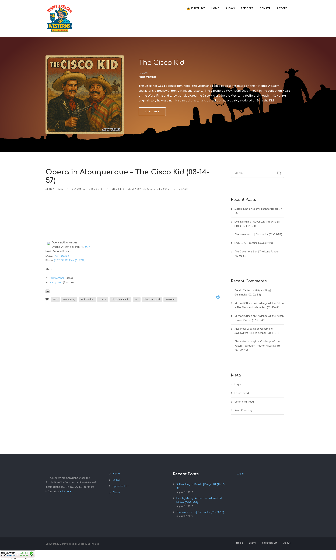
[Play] (48, 291)
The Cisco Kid (161, 62)
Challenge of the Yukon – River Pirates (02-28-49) (259, 318)
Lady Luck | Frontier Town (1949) (253, 243)
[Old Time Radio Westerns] (60, 18)
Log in (237, 384)
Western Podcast (159, 189)
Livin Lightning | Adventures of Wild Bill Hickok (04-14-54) (257, 223)
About (116, 492)
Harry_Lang (69, 299)
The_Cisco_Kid (152, 299)
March (102, 299)
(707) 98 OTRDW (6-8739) (69, 260)
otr (136, 299)
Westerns (170, 299)
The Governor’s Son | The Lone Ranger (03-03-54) (256, 253)
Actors (282, 8)
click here (65, 491)
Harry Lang (56, 282)
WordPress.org (243, 410)
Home (215, 8)
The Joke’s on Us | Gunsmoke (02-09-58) (258, 234)
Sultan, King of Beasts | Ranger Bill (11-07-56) (258, 211)
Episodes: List (121, 486)
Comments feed (244, 401)
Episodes (247, 8)
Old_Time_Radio (120, 299)
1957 (87, 247)
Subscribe (152, 112)
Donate (265, 8)
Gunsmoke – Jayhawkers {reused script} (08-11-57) (256, 330)
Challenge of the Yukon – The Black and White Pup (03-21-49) (259, 305)
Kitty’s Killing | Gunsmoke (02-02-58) (252, 292)
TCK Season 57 (135, 189)
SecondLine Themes (88, 544)
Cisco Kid (117, 189)
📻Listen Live (196, 8)
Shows (230, 8)
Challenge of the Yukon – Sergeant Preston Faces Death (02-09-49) (257, 345)
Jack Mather (57, 278)
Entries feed (241, 393)
